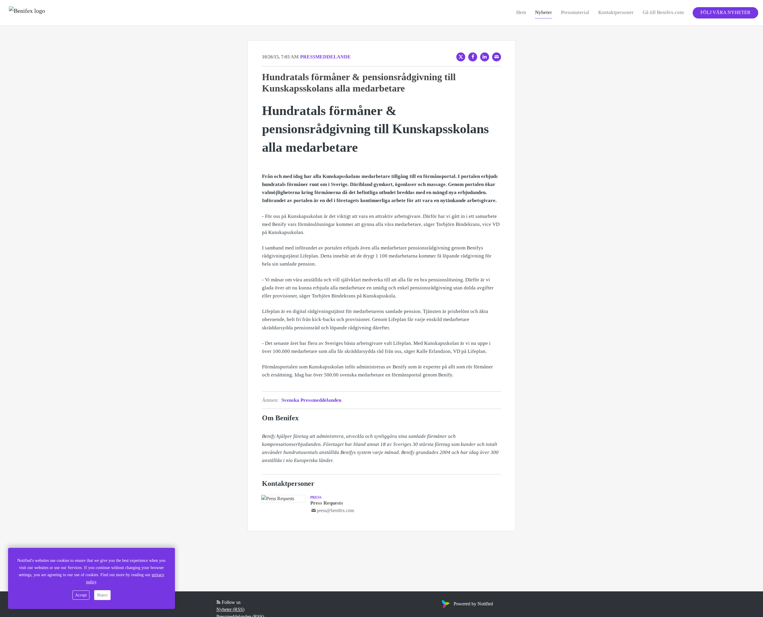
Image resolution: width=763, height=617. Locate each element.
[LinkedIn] (484, 56)
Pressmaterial (575, 12)
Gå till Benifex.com (663, 12)
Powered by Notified (473, 603)
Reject (102, 595)
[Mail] (496, 56)
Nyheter (543, 12)
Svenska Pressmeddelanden (311, 400)
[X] (460, 56)
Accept (81, 595)
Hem (521, 12)
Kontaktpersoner (616, 12)
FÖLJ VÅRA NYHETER (725, 12)
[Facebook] (472, 56)
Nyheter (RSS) (230, 609)
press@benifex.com (335, 510)
